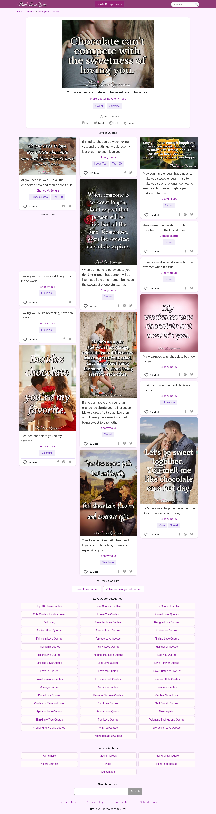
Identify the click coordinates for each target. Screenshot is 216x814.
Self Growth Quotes (166, 703)
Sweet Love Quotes (86, 589)
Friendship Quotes (49, 646)
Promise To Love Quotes (108, 695)
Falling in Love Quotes (49, 638)
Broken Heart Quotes (49, 630)
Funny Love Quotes (108, 646)
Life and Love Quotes (49, 662)
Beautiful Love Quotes (108, 622)
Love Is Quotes (49, 671)
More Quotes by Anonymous (108, 98)
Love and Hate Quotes (167, 679)
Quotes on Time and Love (49, 703)
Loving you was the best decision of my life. (168, 387)
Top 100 (58, 197)
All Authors (49, 755)
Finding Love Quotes (167, 638)
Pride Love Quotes (49, 695)
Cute (162, 525)
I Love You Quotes (108, 614)
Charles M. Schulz (47, 190)
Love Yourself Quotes (108, 679)
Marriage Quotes (49, 687)
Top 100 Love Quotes (49, 606)
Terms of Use (67, 802)
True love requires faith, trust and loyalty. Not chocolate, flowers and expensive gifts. (106, 545)
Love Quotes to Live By (167, 671)
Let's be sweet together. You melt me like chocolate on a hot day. (169, 510)
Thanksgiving (166, 711)
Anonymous (108, 157)
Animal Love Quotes (167, 614)
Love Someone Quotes (49, 679)
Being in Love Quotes (166, 622)
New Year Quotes (167, 687)
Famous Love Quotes (108, 638)
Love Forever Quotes (166, 662)
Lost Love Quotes (108, 662)
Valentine (114, 106)
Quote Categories (109, 4)
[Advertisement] (47, 241)
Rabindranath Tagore (167, 755)
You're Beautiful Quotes (108, 735)
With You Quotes (108, 727)
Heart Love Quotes (49, 654)
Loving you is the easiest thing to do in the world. (46, 278)
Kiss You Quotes (167, 654)
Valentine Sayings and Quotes (123, 589)
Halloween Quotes (167, 646)
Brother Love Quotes (108, 630)
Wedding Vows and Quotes (49, 727)
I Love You (100, 163)
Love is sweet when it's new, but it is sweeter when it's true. (168, 264)
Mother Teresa (108, 755)
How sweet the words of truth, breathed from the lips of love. (164, 227)
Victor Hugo (169, 199)
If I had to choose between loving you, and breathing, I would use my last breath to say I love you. (106, 147)
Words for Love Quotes (167, 727)
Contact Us (121, 802)
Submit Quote (148, 802)
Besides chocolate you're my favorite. (41, 438)
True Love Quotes (108, 719)
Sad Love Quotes (108, 703)
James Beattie (169, 235)
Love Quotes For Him (108, 606)
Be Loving (49, 622)
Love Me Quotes (108, 671)
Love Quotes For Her (166, 606)
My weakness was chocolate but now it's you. (169, 359)
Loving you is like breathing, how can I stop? (47, 315)
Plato (108, 763)
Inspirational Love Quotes (108, 654)
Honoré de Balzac (166, 763)
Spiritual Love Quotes (49, 711)
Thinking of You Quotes (49, 719)
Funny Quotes (40, 197)
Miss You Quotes (108, 687)
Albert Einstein (49, 763)
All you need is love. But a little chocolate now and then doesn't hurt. (47, 182)
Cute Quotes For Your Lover (49, 614)
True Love (108, 562)
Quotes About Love (166, 695)
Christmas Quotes (166, 630)
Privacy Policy (94, 802)
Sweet (99, 106)
